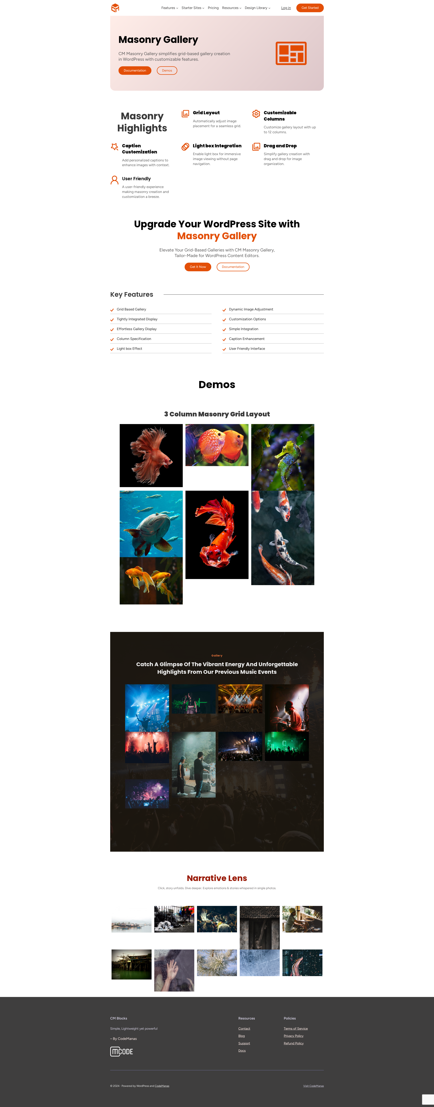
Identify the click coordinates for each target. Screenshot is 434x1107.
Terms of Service (296, 1029)
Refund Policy (294, 1043)
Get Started (310, 8)
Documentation (135, 70)
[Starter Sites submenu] (203, 8)
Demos (167, 70)
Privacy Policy (293, 1036)
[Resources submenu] (240, 8)
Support (244, 1043)
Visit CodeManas (313, 1086)
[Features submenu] (177, 8)
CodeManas (162, 1086)
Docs (242, 1051)
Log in (286, 8)
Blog (241, 1036)
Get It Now (198, 267)
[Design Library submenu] (269, 8)
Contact (244, 1029)
